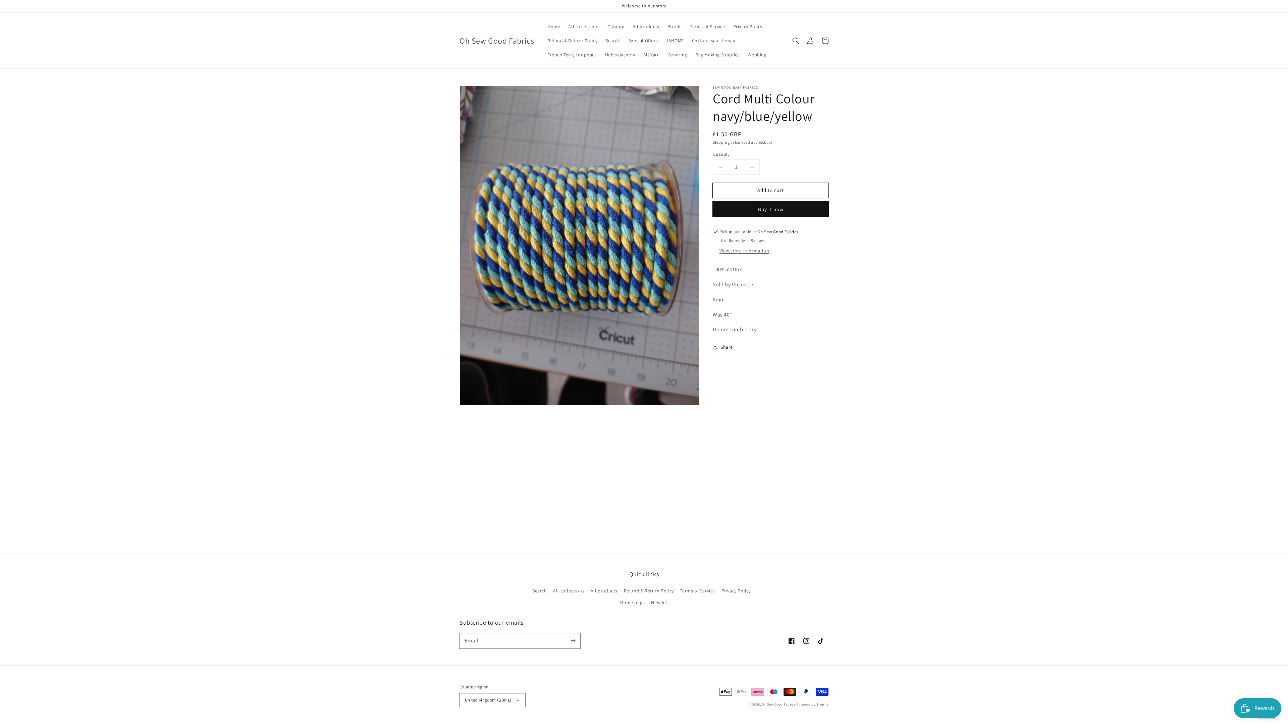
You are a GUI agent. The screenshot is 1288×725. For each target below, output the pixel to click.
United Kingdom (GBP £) (488, 700)
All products (604, 591)
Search (539, 591)
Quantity (721, 154)
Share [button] (726, 347)
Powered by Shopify (812, 704)
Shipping (721, 142)
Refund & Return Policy (649, 591)
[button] (795, 40)
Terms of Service (697, 591)
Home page (632, 602)
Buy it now (771, 209)
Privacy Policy (736, 591)
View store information (744, 251)
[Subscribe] (573, 640)
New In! (659, 602)
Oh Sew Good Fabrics (778, 704)
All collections (568, 591)
